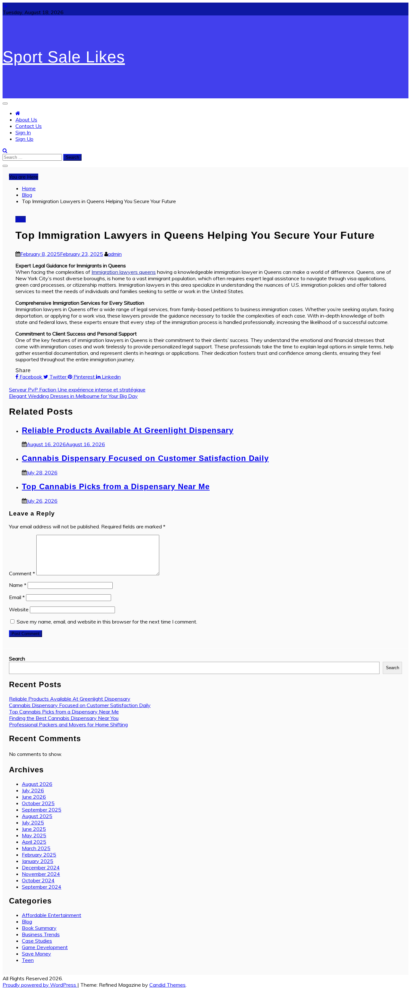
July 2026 (33, 790)
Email (17, 597)
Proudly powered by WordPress (40, 985)
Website (19, 609)
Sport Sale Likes (64, 57)
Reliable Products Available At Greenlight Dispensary (127, 430)
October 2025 (38, 803)
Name (17, 585)
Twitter (58, 376)
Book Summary (39, 928)
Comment (22, 573)
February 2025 (39, 854)
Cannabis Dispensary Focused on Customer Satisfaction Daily (145, 458)
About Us (26, 119)
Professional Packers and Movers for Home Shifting (68, 724)
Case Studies (37, 941)
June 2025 (34, 829)
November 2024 (41, 874)
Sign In (23, 132)
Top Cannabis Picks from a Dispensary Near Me (116, 486)
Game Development (45, 947)
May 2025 (34, 835)
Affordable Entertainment (51, 915)
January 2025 (37, 861)
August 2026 (37, 784)
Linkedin (111, 376)
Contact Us (28, 126)
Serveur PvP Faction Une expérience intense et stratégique (77, 389)
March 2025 (36, 848)
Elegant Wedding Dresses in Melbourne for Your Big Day (73, 396)
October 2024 (38, 880)
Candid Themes (167, 985)
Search (17, 658)
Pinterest (84, 376)
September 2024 (41, 887)
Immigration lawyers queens (124, 272)
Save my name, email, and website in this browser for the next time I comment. (107, 621)
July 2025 (33, 822)
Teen (28, 960)
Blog (20, 219)
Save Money (36, 953)
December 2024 (41, 867)
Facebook (30, 376)
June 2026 (34, 797)
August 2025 (37, 816)
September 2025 (41, 809)
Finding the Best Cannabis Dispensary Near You (63, 718)
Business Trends (41, 934)
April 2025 (34, 842)
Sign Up (24, 139)
